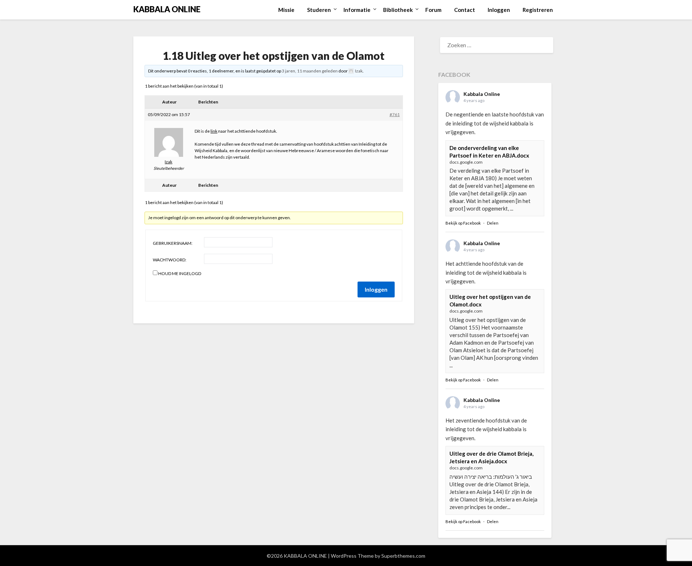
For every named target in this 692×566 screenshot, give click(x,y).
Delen (492, 223)
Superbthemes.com (403, 556)
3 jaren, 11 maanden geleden (310, 71)
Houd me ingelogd (179, 273)
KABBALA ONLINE (166, 9)
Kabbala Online (481, 94)
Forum (433, 9)
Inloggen (499, 9)
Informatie (357, 9)
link (213, 131)
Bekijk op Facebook (463, 223)
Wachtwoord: (169, 259)
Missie (286, 9)
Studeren (319, 9)
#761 (395, 114)
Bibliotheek (398, 9)
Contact (464, 9)
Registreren (538, 9)
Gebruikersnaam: (172, 243)
